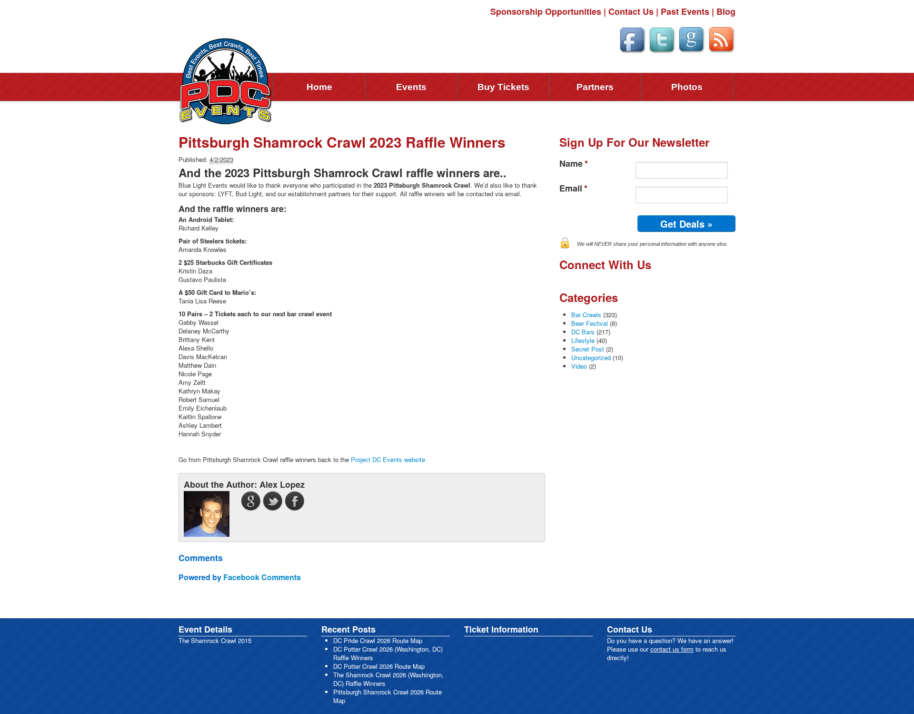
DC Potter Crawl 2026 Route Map (379, 666)
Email (573, 188)
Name (573, 163)
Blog (725, 11)
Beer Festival (589, 323)
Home (319, 87)
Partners (595, 87)
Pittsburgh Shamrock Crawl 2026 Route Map (387, 696)
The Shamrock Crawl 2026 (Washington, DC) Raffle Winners (388, 679)
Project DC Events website (388, 459)
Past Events (685, 11)
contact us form (672, 649)
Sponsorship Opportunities (545, 11)
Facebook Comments (262, 577)
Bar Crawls (586, 314)
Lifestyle (583, 340)
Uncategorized (591, 357)
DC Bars (583, 331)
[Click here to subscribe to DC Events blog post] (721, 38)
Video (579, 366)
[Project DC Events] (226, 80)
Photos (687, 87)
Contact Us (631, 11)
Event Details (205, 629)
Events (411, 87)
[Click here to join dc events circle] (691, 38)
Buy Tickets (503, 87)
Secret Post (587, 348)
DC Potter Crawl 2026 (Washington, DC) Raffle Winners (388, 653)
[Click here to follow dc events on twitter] (662, 38)
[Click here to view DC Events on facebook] (632, 38)
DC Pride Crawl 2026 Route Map (377, 640)
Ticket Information (501, 629)
